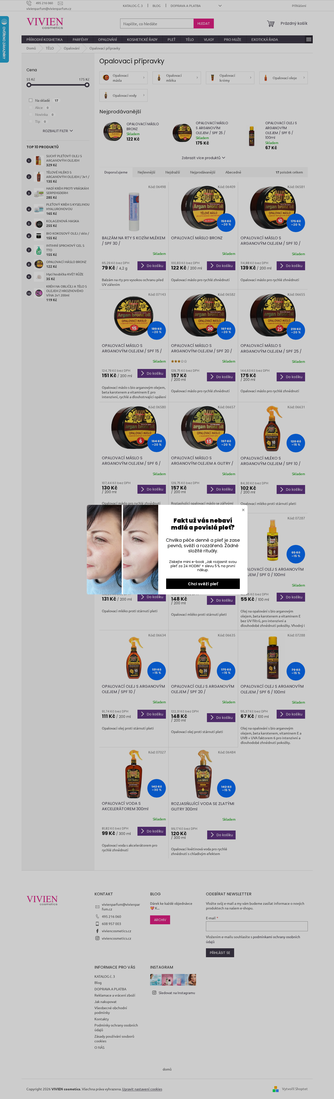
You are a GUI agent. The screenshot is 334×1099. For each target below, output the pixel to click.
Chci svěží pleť (203, 584)
